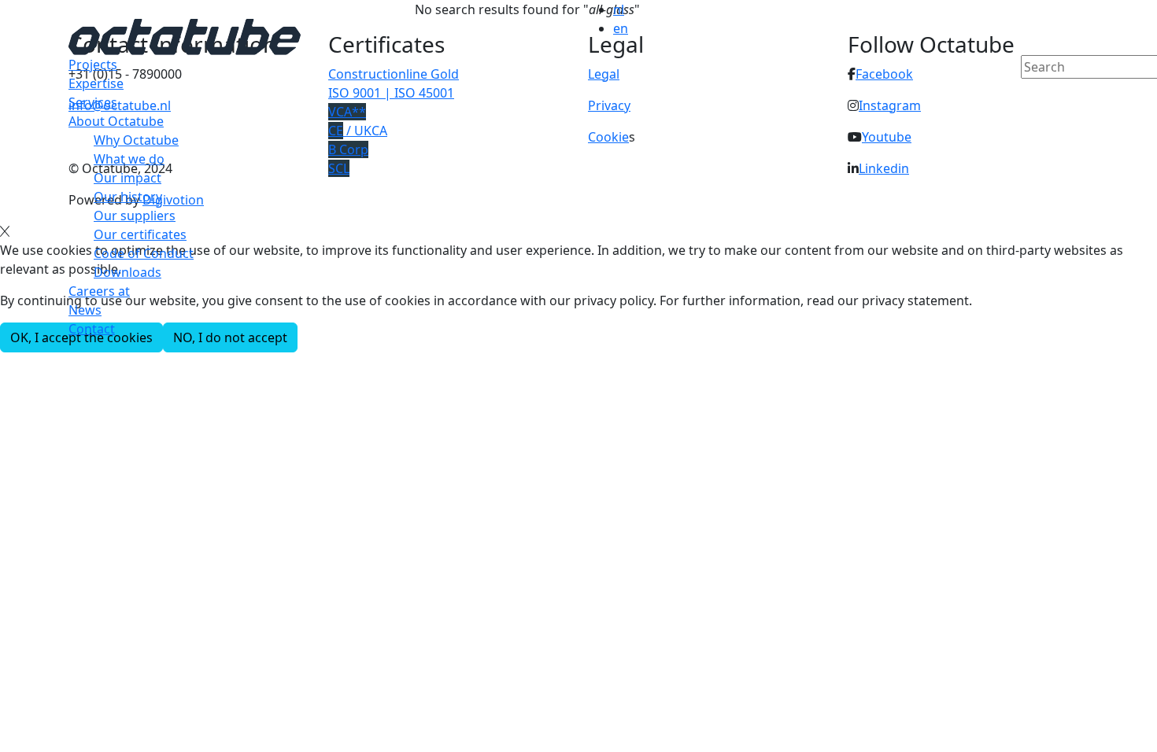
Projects (92, 64)
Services (92, 102)
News (85, 310)
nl (618, 9)
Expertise (96, 83)
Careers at (99, 291)
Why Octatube (136, 140)
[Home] (184, 35)
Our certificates (140, 234)
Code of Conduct (144, 253)
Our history (128, 196)
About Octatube (116, 121)
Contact (91, 328)
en (620, 28)
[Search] (1031, 94)
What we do (129, 159)
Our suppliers (135, 215)
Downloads (127, 272)
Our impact (127, 177)
